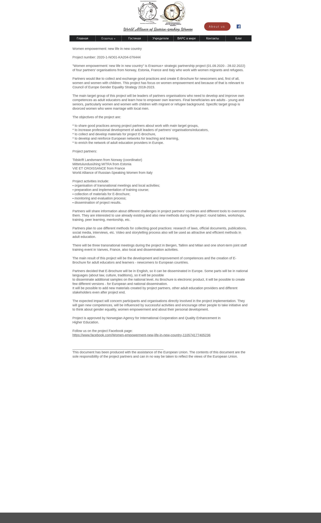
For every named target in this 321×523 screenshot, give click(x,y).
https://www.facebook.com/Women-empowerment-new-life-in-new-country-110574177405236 (141, 335)
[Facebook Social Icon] (239, 26)
